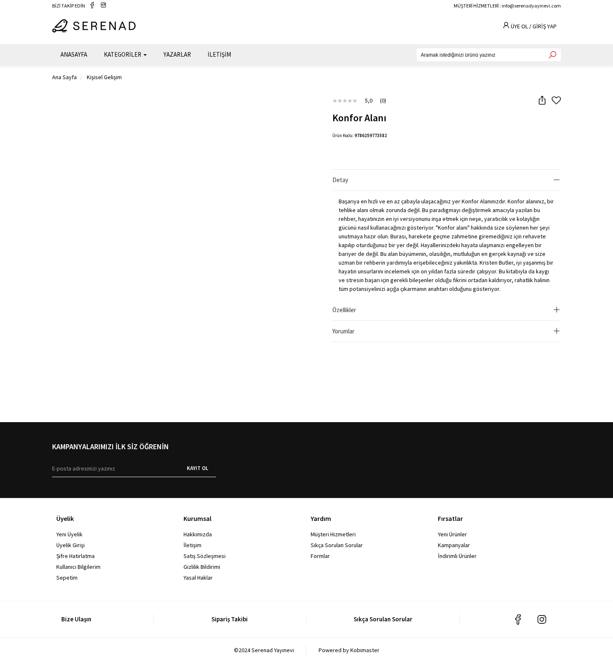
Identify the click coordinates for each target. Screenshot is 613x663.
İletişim (192, 545)
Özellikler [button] (344, 310)
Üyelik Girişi (70, 545)
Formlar (320, 556)
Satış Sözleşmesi (204, 556)
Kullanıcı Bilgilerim (78, 566)
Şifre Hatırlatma (75, 556)
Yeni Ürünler (452, 534)
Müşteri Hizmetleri (333, 534)
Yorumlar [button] (343, 331)
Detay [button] (340, 180)
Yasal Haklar (198, 577)
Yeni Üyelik (69, 534)
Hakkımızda (197, 534)
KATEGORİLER (123, 54)
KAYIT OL (197, 468)
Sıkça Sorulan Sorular (337, 545)
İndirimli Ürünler (457, 556)
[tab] (446, 180)
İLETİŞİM (219, 54)
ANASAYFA (73, 54)
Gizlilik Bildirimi (201, 566)
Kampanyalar (454, 545)
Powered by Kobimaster (349, 650)
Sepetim (67, 577)
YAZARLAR (177, 54)
